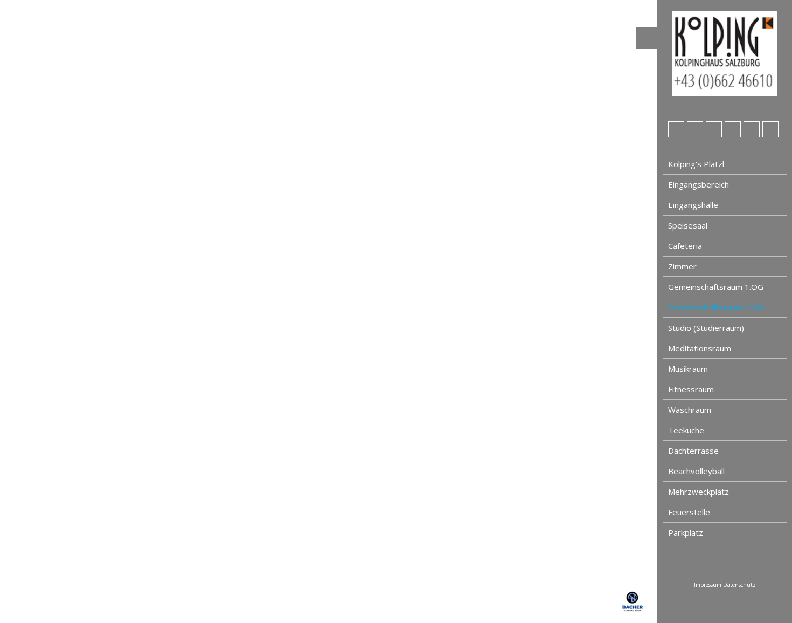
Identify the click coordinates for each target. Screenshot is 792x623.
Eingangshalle (693, 204)
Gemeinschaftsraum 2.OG (715, 307)
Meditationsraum (699, 348)
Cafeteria (685, 245)
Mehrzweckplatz (698, 491)
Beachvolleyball (696, 471)
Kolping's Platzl (696, 163)
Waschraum (689, 409)
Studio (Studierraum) (706, 327)
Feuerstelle (689, 512)
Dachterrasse (693, 450)
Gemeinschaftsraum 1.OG (715, 286)
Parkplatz (685, 532)
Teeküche (686, 430)
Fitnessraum (691, 389)
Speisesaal (687, 225)
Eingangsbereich (698, 184)
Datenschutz (739, 585)
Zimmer (682, 266)
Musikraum (688, 368)
